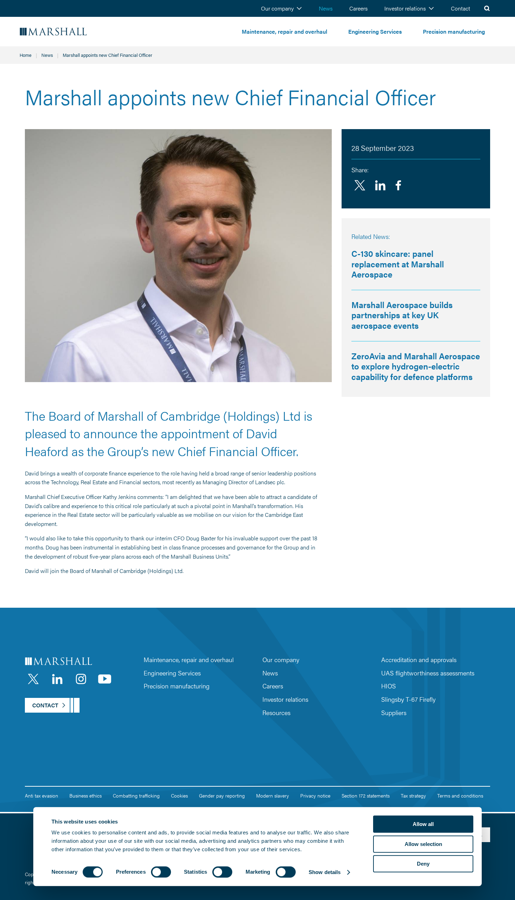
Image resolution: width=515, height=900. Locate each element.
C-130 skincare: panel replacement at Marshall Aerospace (397, 263)
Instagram (81, 679)
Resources (276, 712)
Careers (358, 8)
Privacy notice (315, 795)
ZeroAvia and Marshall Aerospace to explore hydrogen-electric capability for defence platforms (415, 366)
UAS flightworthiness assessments (427, 672)
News (325, 8)
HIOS (388, 685)
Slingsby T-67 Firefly (408, 699)
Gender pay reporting (222, 795)
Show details (325, 872)
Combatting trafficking (136, 795)
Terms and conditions (460, 795)
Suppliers (393, 712)
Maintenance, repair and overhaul (284, 31)
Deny (423, 864)
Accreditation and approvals (418, 659)
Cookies (179, 795)
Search (487, 8)
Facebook (398, 185)
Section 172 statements (366, 795)
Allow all (423, 824)
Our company (277, 8)
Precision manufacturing (454, 31)
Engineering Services (375, 31)
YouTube (104, 679)
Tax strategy (413, 795)
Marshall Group (74, 31)
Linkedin (380, 185)
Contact (460, 8)
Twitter (359, 185)
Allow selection (423, 844)
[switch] (161, 872)
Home (26, 55)
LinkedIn (57, 679)
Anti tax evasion (41, 795)
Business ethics (85, 795)
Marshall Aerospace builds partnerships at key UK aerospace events (402, 315)
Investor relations (405, 8)
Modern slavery (272, 795)
